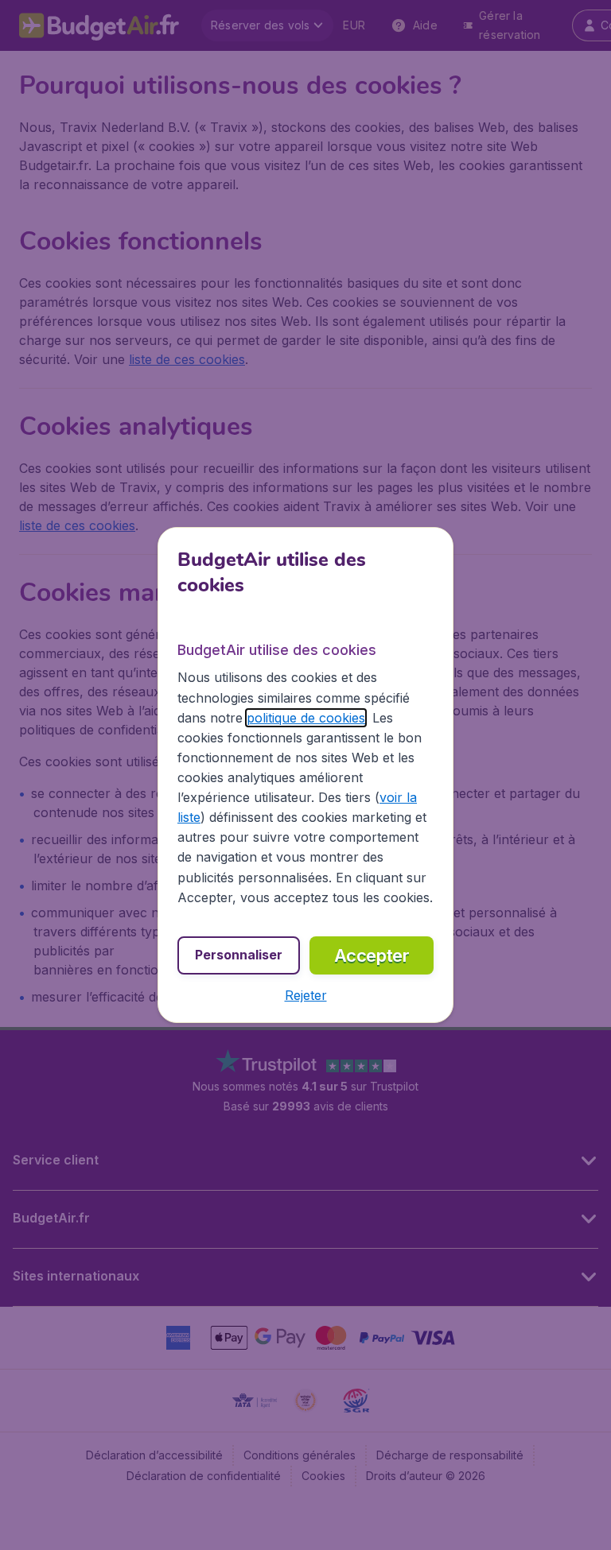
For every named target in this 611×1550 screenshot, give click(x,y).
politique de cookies (306, 718)
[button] (306, 995)
